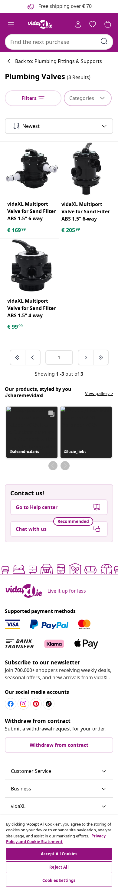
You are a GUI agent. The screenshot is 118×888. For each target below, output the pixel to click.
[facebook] (11, 704)
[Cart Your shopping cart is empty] (107, 24)
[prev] (32, 357)
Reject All (58, 867)
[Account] (78, 24)
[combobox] (59, 42)
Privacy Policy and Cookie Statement (56, 839)
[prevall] (17, 357)
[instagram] (23, 704)
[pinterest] (36, 704)
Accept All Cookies (59, 853)
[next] (85, 357)
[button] (31, 432)
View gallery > (99, 393)
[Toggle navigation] (11, 24)
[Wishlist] (92, 24)
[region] (59, 851)
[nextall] (100, 357)
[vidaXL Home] (40, 24)
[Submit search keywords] (104, 41)
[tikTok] (49, 704)
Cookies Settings (58, 880)
